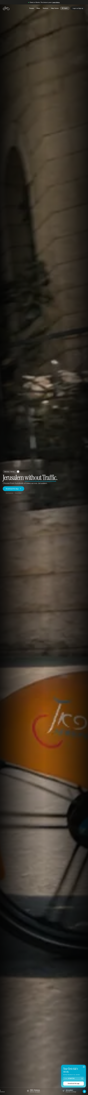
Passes (31, 8)
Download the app (73, 1083)
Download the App (12, 488)
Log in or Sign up (78, 8)
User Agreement (9, 492)
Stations (45, 8)
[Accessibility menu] (84, 1091)
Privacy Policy (18, 492)
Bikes (38, 8)
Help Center (55, 8)
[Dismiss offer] (84, 1067)
